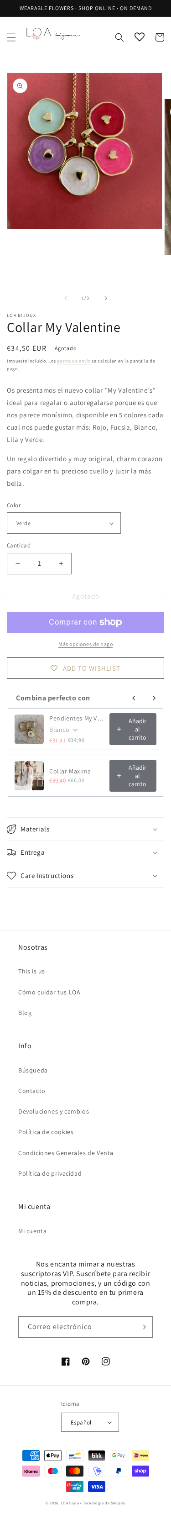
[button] (11, 37)
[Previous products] (134, 698)
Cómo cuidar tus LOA (49, 992)
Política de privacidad (50, 1173)
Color (14, 505)
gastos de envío (74, 361)
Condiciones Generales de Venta (66, 1153)
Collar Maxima (70, 771)
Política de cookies (45, 1132)
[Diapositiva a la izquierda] (66, 298)
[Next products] (154, 698)
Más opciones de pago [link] (85, 644)
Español (81, 1422)
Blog (24, 1013)
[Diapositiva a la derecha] (106, 298)
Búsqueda (33, 1070)
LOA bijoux (72, 1502)
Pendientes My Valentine (76, 718)
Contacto (32, 1091)
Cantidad (19, 545)
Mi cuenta (32, 1231)
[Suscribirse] (142, 1327)
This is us (31, 971)
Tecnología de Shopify (104, 1502)
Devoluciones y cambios (53, 1111)
